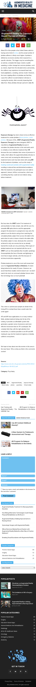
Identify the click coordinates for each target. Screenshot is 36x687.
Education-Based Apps (9, 555)
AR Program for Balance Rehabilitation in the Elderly (26, 408)
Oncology (4, 634)
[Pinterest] (21, 671)
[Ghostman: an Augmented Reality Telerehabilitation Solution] (6, 585)
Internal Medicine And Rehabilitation (13, 558)
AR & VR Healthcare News (9, 631)
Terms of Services (19, 681)
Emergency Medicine (7, 637)
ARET (8, 382)
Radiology (4, 628)
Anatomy (4, 640)
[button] (33, 11)
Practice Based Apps (8, 550)
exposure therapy (28, 382)
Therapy (8, 15)
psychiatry (19, 385)
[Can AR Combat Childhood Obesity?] (6, 425)
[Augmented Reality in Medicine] (18, 4)
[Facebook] (10, 671)
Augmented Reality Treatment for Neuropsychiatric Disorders (17, 508)
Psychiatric (15, 15)
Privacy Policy (8, 681)
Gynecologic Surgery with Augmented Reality (15, 525)
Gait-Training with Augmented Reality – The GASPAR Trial (9, 409)
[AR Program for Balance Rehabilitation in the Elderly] (6, 443)
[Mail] (15, 671)
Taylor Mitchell (7, 39)
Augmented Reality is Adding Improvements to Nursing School (16, 520)
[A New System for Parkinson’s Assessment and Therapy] (6, 434)
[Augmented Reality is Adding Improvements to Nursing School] (6, 604)
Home (2, 15)
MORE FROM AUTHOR (23, 418)
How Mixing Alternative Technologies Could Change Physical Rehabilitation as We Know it (17, 514)
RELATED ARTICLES (8, 418)
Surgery (4, 552)
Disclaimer (28, 681)
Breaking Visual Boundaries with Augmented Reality (18, 537)
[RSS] (26, 671)
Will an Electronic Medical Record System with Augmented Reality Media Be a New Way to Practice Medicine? (18, 531)
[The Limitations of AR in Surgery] (6, 595)
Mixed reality (5, 385)
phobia (16, 53)
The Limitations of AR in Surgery (22, 592)
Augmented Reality (17, 382)
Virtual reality (27, 385)
